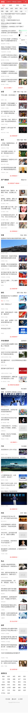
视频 (8, 682)
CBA (25, 92)
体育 (11, 8)
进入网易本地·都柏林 (13, 385)
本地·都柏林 (5, 341)
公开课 (8, 687)
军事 (2, 11)
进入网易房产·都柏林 (13, 183)
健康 (14, 687)
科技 (16, 11)
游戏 (24, 685)
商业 (25, 292)
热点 (24, 5)
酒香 (19, 690)
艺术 (8, 690)
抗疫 (8, 693)
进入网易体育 (13, 136)
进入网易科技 (13, 557)
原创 (17, 5)
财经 (16, 8)
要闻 (3, 5)
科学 (21, 513)
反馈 (8, 699)
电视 (18, 140)
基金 (21, 292)
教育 (3, 687)
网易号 (3, 389)
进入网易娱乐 (13, 176)
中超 (22, 92)
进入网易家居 (13, 231)
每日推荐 (24, 389)
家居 (2, 187)
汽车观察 (24, 446)
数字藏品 (3, 693)
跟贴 (19, 685)
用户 (26, 2)
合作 (15, 699)
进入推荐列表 (13, 669)
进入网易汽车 (13, 509)
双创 (14, 690)
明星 (25, 140)
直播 (7, 11)
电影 (21, 140)
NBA (18, 92)
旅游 (24, 687)
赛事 (15, 92)
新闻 (2, 8)
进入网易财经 (13, 337)
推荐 (10, 5)
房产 (11, 11)
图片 (21, 8)
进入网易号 (13, 442)
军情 (25, 235)
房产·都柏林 (5, 180)
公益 (21, 11)
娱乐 (7, 8)
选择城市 (24, 341)
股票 (18, 292)
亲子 (3, 690)
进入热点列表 (13, 621)
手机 (14, 682)
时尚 (8, 685)
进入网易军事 (13, 288)
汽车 (26, 8)
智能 (25, 513)
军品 (21, 235)
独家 (19, 687)
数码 (19, 682)
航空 (24, 690)
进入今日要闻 (7, 88)
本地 (24, 682)
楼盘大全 (24, 180)
